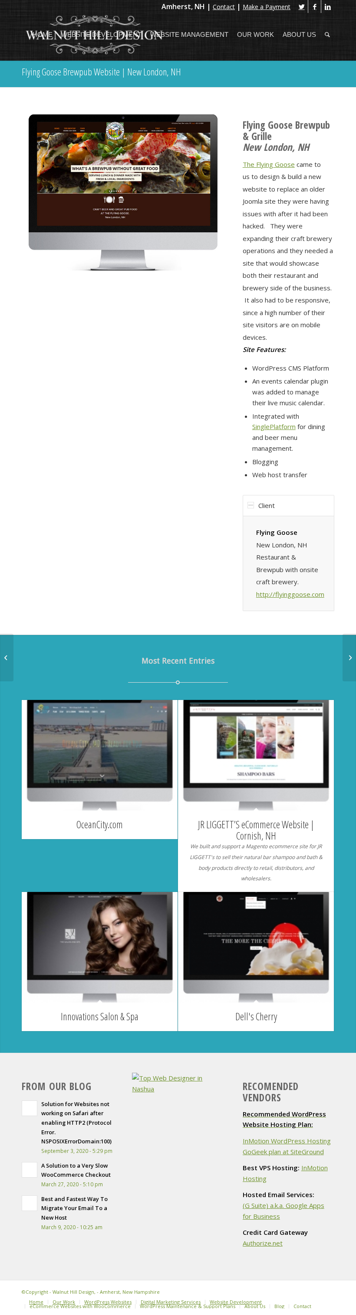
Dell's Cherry (256, 1016)
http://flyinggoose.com (290, 594)
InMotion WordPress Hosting (287, 1140)
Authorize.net (263, 1243)
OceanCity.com (99, 824)
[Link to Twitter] (301, 6)
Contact (224, 7)
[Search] (327, 34)
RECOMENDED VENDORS (271, 1092)
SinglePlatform (274, 426)
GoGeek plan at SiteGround (283, 1151)
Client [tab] (266, 505)
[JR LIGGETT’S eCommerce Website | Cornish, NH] (256, 755)
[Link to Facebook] (314, 6)
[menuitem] (42, 34)
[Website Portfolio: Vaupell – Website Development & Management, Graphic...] (6, 657)
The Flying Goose (269, 164)
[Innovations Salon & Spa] (100, 947)
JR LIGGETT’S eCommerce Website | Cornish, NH (256, 829)
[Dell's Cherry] (256, 947)
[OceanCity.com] (100, 755)
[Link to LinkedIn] (327, 6)
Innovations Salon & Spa (99, 1016)
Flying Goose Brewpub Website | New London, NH (101, 71)
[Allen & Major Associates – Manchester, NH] (349, 657)
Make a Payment (266, 7)
